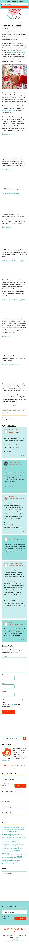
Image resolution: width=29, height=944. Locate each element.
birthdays (4, 827)
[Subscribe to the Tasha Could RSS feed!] (14, 769)
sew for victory (16, 844)
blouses (7, 827)
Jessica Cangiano (14, 563)
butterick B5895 (5, 829)
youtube (15, 863)
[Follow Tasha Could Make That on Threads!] (15, 765)
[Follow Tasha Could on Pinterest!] (18, 765)
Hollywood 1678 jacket (22, 837)
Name (4, 675)
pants (19, 841)
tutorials (12, 848)
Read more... (5, 760)
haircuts (16, 837)
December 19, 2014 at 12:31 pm (16, 434)
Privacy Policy (15, 939)
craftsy (7, 831)
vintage (15, 848)
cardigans (14, 829)
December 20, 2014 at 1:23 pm (16, 624)
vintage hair (10, 851)
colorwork (4, 831)
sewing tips (21, 844)
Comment (5, 656)
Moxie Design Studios (19, 941)
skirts (18, 846)
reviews (11, 844)
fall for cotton (17, 831)
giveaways (11, 837)
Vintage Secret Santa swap (17, 52)
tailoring (8, 848)
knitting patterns (21, 839)
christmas (11, 419)
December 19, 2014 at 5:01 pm (16, 565)
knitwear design (6, 842)
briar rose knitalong (15, 827)
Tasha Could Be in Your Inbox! (14, 1)
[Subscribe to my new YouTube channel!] (5, 765)
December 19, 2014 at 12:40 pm (16, 498)
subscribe (13, 704)
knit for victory (13, 839)
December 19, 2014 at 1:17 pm (16, 539)
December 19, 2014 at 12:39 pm (16, 464)
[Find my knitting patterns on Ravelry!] (21, 765)
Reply (24, 455)
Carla (10, 622)
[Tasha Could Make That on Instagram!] (8, 765)
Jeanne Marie (6, 386)
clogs (22, 829)
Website (4, 691)
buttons (10, 829)
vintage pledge (11, 857)
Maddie (11, 496)
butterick (23, 827)
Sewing (9, 418)
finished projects (10, 834)
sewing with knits (6, 846)
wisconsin (11, 863)
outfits (15, 841)
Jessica (11, 538)
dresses (11, 831)
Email (4, 683)
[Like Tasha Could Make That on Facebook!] (11, 765)
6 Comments (20, 31)
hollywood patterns (5, 839)
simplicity (14, 846)
